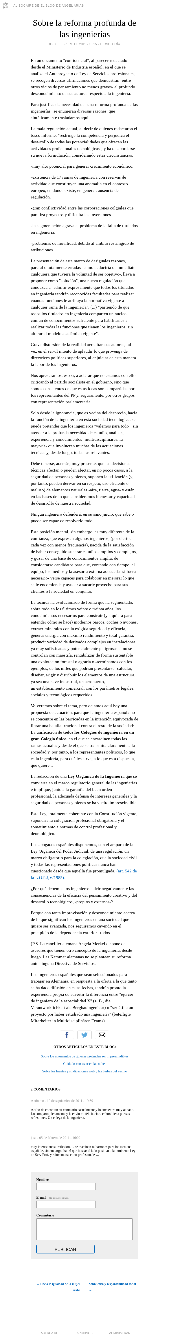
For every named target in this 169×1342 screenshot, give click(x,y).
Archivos (84, 1333)
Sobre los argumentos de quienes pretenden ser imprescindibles (84, 1056)
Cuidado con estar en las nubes (84, 1064)
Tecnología (110, 44)
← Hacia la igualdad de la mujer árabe (58, 1287)
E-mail (52, 1197)
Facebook (67, 1035)
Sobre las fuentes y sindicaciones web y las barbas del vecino (84, 1071)
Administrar (119, 1333)
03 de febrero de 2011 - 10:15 (73, 44)
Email (102, 1035)
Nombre (42, 1179)
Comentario (45, 1215)
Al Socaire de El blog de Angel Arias (48, 5)
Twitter (84, 1035)
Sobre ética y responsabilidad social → (112, 1287)
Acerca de (49, 1333)
